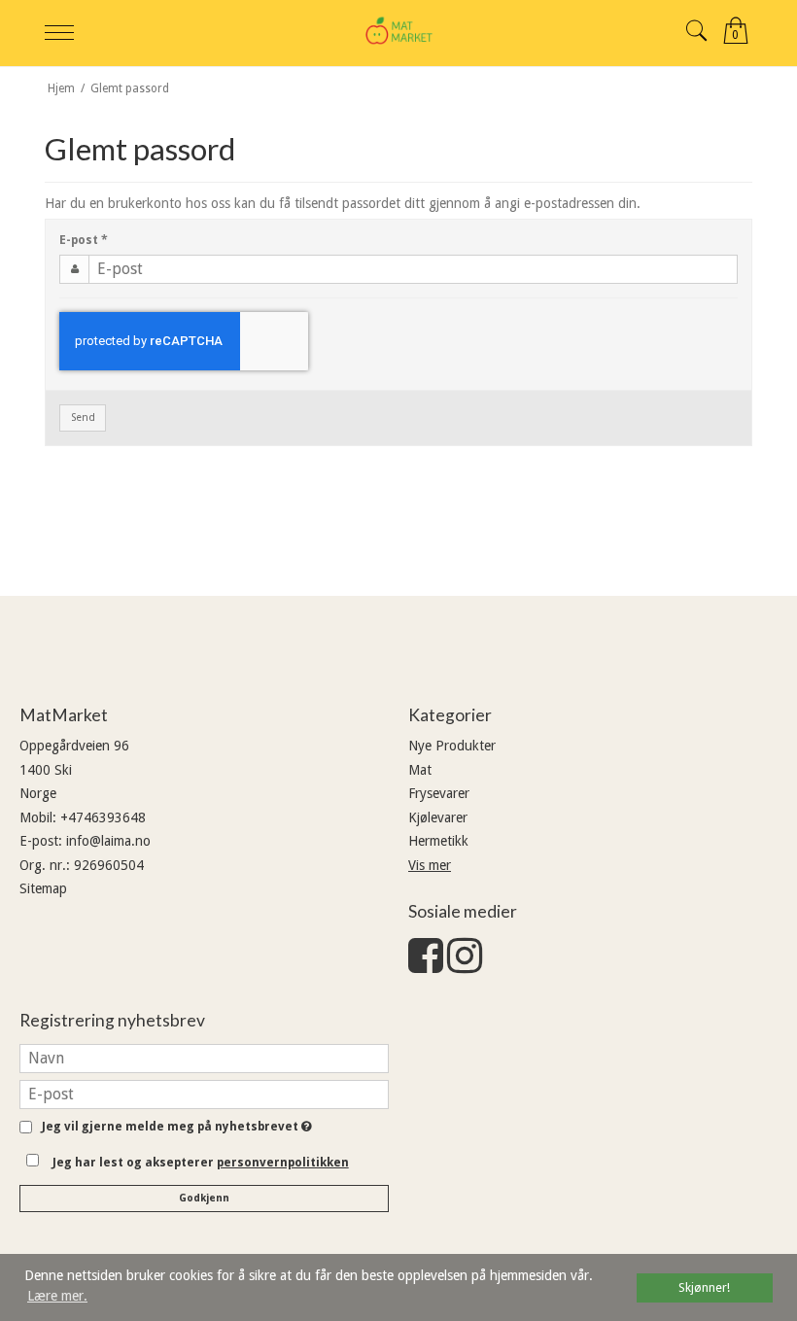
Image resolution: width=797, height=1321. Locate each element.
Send (83, 417)
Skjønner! (704, 1287)
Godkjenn (204, 1198)
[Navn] (204, 1056)
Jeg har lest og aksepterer (200, 1162)
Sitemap (43, 888)
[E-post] (204, 1092)
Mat (420, 770)
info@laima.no (108, 841)
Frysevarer (438, 793)
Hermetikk (438, 841)
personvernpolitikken (283, 1162)
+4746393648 (103, 817)
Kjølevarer (438, 817)
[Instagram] (464, 965)
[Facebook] (425, 965)
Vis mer (429, 865)
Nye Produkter (452, 745)
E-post (83, 240)
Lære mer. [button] (57, 1296)
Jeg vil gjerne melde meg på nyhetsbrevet (174, 1127)
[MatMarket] (398, 31)
